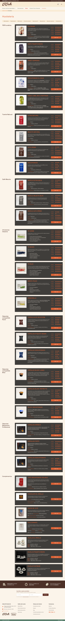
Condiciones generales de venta (38, 612)
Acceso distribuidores (59, 0)
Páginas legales (60, 620)
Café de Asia (20, 612)
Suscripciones (20, 8)
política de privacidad (25, 596)
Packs (26, 8)
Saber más (56, 37)
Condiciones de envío (36, 614)
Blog (34, 610)
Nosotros (50, 606)
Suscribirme (46, 594)
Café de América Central (21, 608)
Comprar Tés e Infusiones (35, 8)
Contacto (52, 0)
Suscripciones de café (36, 606)
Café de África (20, 606)
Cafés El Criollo (5, 10)
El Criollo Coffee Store (52, 608)
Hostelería (44, 8)
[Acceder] (61, 4)
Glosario (34, 608)
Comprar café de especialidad (8, 8)
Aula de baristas (51, 610)
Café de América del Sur (21, 610)
